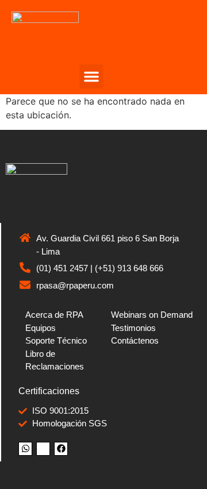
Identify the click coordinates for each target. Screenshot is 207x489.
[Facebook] (61, 449)
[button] (91, 76)
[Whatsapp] (25, 449)
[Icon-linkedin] (43, 449)
